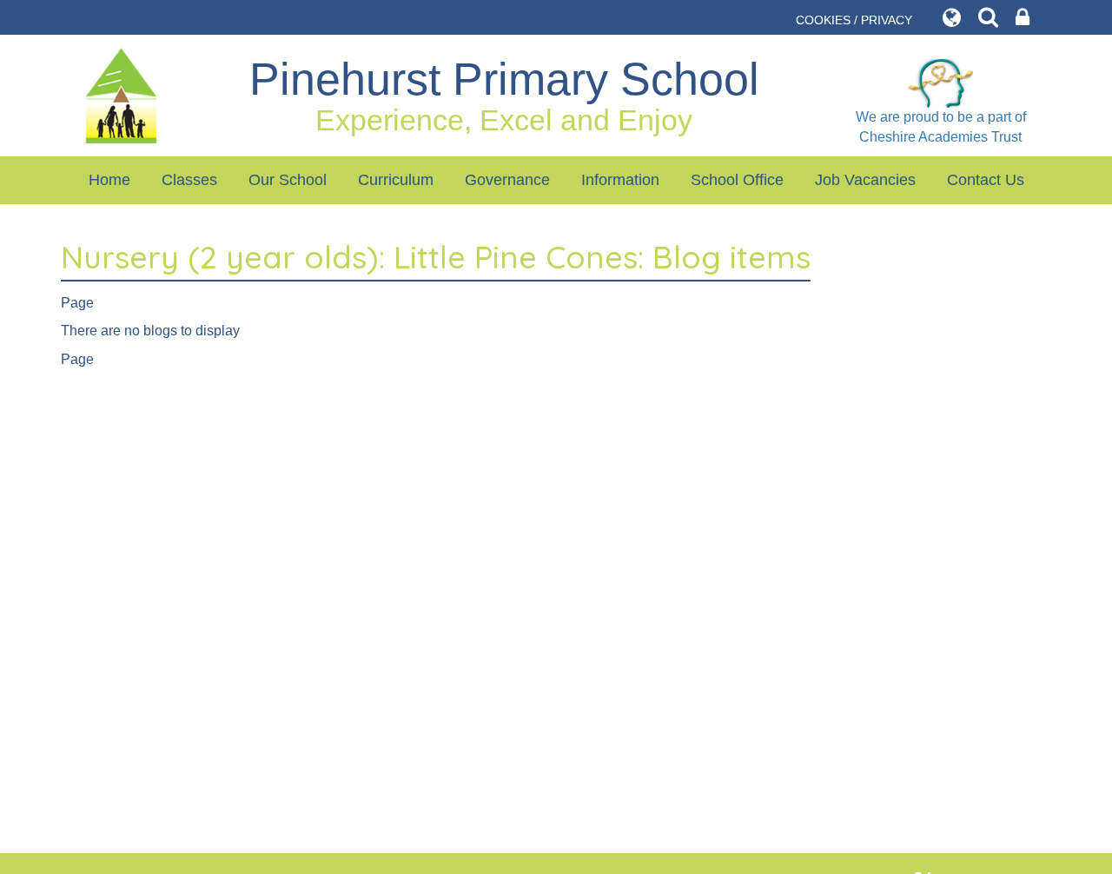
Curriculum (396, 180)
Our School (287, 180)
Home (109, 180)
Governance (507, 180)
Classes (189, 180)
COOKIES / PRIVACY (854, 20)
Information (620, 180)
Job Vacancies (865, 180)
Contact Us (985, 180)
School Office (737, 180)
